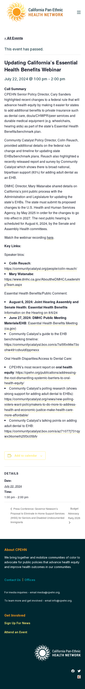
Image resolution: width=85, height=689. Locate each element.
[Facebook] (72, 671)
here (50, 237)
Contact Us (12, 580)
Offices (30, 580)
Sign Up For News (17, 623)
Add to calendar (25, 455)
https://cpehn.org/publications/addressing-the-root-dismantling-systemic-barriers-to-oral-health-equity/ (40, 377)
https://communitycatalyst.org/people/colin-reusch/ (40, 268)
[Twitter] (79, 671)
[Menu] (79, 12)
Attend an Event (15, 632)
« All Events (13, 38)
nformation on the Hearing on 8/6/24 (31, 312)
